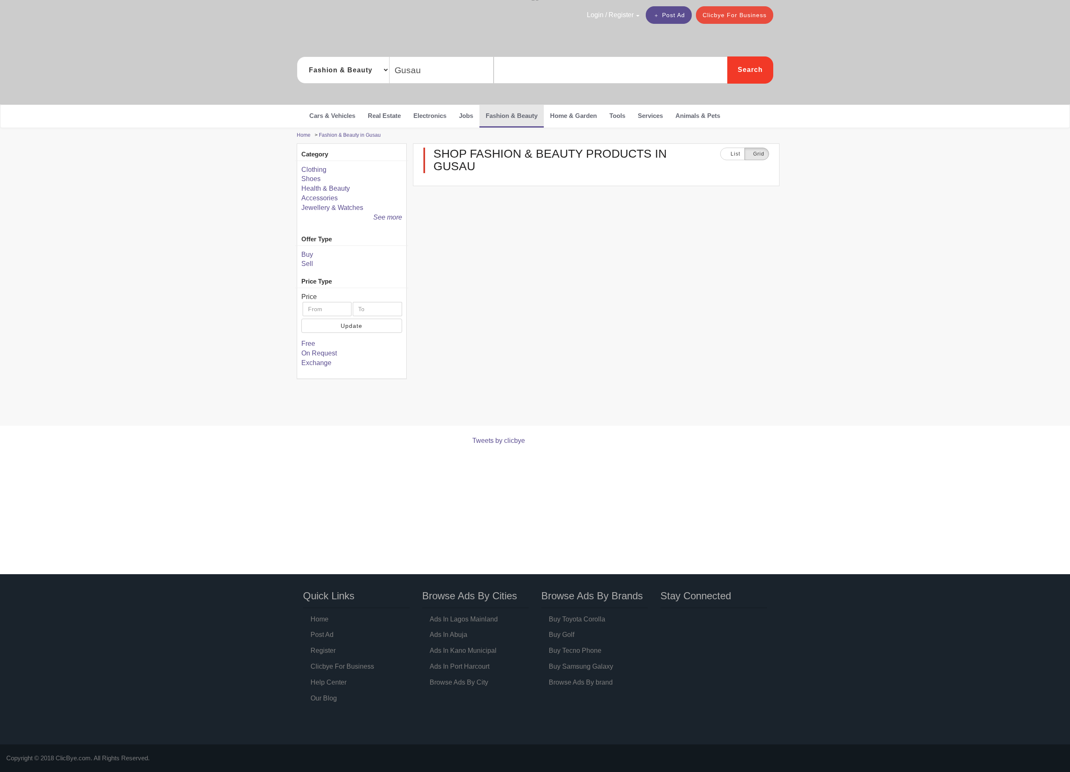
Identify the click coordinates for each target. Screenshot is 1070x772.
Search (750, 69)
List (734, 154)
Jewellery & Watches (332, 207)
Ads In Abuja (448, 634)
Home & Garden (573, 115)
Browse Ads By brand (581, 682)
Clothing (313, 169)
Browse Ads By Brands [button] (592, 595)
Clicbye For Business (735, 15)
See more (387, 217)
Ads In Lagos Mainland (464, 619)
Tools (617, 115)
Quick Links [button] (328, 595)
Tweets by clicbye (498, 440)
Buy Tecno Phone (575, 650)
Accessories (319, 198)
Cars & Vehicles (332, 115)
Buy (307, 254)
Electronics (429, 115)
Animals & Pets (697, 115)
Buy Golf (561, 634)
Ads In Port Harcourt (459, 666)
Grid (758, 154)
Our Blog (324, 698)
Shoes (311, 178)
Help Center (328, 682)
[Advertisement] (449, 404)
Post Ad (673, 15)
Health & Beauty (325, 188)
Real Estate (384, 115)
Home (320, 619)
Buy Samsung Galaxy (581, 666)
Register (323, 650)
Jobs (466, 115)
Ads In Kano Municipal (463, 650)
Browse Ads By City (459, 682)
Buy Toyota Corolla (577, 619)
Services (650, 115)
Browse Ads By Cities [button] (469, 595)
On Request (319, 353)
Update (351, 325)
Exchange (316, 362)
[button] (595, 14)
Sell (307, 263)
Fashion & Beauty (512, 115)
